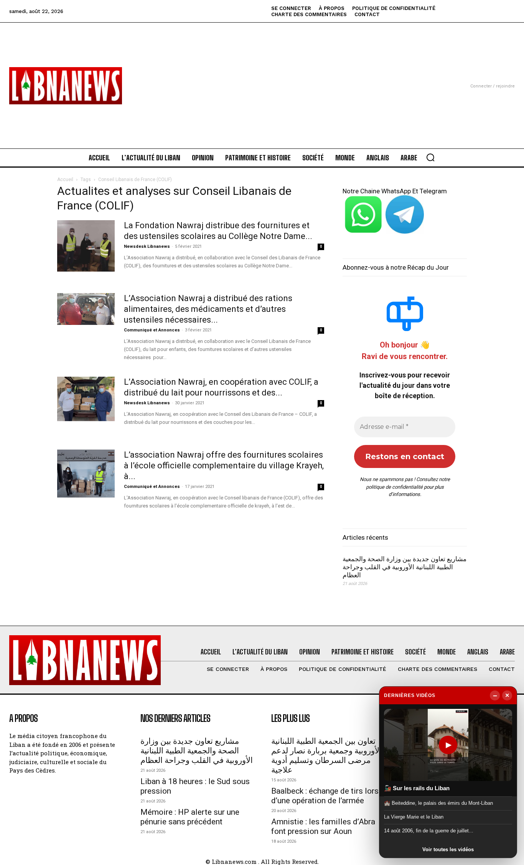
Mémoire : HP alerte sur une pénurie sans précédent (189, 816)
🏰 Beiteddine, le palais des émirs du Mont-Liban (438, 803)
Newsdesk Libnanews (147, 246)
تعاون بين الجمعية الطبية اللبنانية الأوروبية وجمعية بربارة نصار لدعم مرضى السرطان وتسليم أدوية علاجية (326, 755)
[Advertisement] (262, 76)
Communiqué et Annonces (152, 330)
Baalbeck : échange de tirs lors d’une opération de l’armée (325, 795)
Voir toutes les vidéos (448, 849)
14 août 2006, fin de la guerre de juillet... (428, 831)
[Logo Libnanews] (65, 85)
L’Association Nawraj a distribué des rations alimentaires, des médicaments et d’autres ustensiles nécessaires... (208, 309)
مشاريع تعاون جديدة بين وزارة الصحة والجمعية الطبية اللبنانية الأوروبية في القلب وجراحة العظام (404, 567)
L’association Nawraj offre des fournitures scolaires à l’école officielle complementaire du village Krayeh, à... (224, 465)
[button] (430, 157)
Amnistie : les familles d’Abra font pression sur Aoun (323, 826)
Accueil (65, 179)
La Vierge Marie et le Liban (413, 817)
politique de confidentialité (394, 487)
